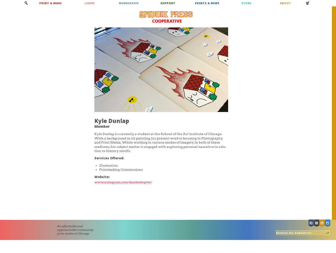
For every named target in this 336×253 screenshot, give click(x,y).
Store (246, 3)
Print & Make (50, 3)
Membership (129, 3)
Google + (317, 223)
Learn (90, 3)
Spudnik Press (166, 17)
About (285, 3)
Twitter (328, 223)
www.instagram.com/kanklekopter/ (123, 182)
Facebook (311, 223)
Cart (308, 4)
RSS (322, 223)
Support (167, 3)
